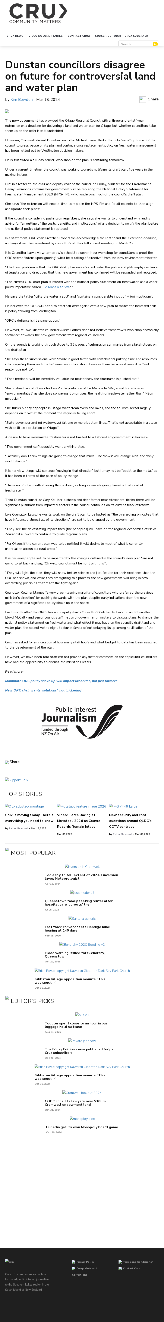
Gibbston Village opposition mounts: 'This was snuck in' (70, 980)
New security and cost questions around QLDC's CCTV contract (130, 821)
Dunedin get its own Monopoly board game (82, 1127)
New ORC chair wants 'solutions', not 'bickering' (43, 690)
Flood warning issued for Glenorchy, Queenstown (75, 954)
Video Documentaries (46, 36)
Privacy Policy (85, 1262)
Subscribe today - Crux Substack (121, 36)
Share (153, 99)
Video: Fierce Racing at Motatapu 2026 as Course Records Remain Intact (78, 821)
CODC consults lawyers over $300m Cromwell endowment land (75, 1103)
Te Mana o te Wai (56, 287)
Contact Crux (79, 36)
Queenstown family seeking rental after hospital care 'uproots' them (79, 902)
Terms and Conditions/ (138, 1262)
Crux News (15, 36)
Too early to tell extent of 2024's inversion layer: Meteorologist (81, 876)
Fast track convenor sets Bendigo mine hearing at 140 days (77, 928)
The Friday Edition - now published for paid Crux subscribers (81, 1051)
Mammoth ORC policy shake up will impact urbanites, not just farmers (61, 681)
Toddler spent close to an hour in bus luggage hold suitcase (76, 1025)
